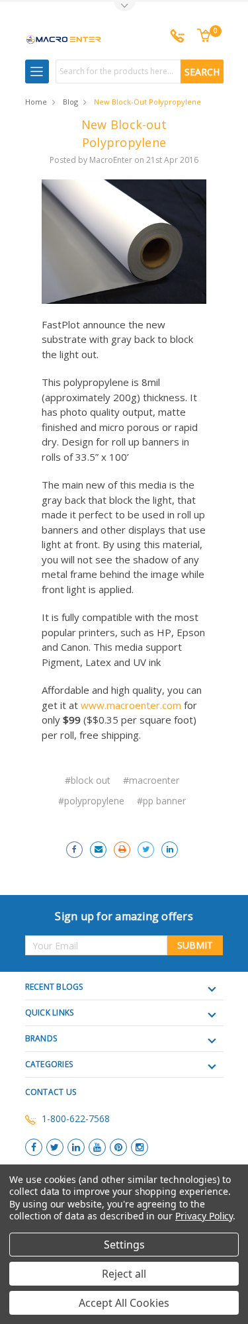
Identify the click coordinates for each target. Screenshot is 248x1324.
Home (36, 102)
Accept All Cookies (124, 1303)
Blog (70, 102)
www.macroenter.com (131, 705)
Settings (124, 1244)
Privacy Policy (204, 1215)
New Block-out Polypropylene (147, 102)
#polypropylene (91, 800)
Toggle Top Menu (124, 7)
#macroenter (151, 780)
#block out (87, 780)
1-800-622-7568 (76, 1118)
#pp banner (161, 800)
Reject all (124, 1273)
